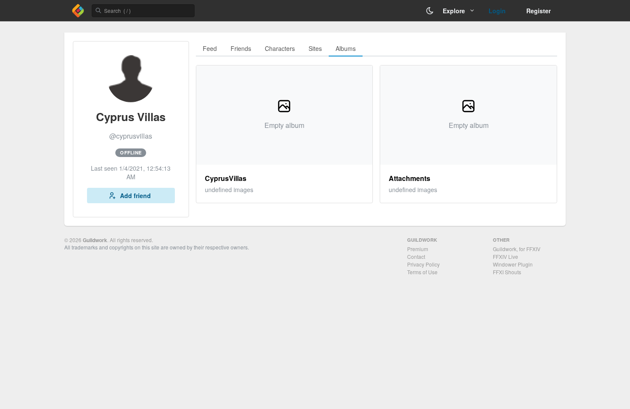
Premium (417, 248)
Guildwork (95, 240)
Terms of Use (422, 272)
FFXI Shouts (507, 272)
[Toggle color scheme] (430, 10)
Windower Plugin (513, 264)
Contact (416, 256)
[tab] (210, 48)
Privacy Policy (423, 264)
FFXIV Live (505, 256)
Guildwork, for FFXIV (516, 248)
